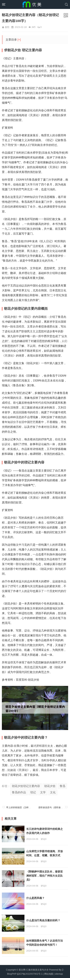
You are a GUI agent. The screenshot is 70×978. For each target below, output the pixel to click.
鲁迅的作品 (19, 792)
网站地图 (48, 974)
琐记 (33, 792)
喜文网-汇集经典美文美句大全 (34, 970)
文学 (43, 792)
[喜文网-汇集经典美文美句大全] (32, 4)
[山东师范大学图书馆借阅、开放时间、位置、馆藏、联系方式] (13, 856)
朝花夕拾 (49, 786)
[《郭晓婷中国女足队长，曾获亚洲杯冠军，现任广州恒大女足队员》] (13, 878)
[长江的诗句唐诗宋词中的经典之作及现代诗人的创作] (13, 834)
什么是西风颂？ (35, 897)
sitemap (59, 974)
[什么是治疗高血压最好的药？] (13, 923)
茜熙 (7, 27)
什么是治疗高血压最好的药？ (43, 920)
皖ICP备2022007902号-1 (30, 974)
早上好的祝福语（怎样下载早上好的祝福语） (28, 807)
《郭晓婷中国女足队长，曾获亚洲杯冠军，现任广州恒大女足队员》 (44, 875)
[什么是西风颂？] (13, 901)
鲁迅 (62, 786)
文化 (53, 792)
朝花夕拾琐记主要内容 (26, 786)
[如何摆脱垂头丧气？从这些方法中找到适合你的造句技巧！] (13, 945)
